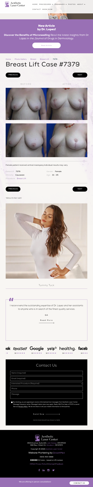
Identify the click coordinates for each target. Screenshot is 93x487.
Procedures (45, 4)
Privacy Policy (23, 406)
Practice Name (46, 1)
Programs (60, 4)
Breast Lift (44, 59)
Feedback (59, 464)
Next (80, 75)
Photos (72, 4)
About (80, 4)
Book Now (48, 9)
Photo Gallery (21, 59)
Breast (33, 59)
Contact (36, 9)
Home (35, 4)
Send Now (39, 414)
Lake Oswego (52, 443)
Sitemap (51, 464)
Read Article (46, 45)
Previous (13, 75)
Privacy (52, 420)
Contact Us (79, 483)
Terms (58, 420)
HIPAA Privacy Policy (38, 464)
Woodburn (50, 445)
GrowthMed (59, 453)
